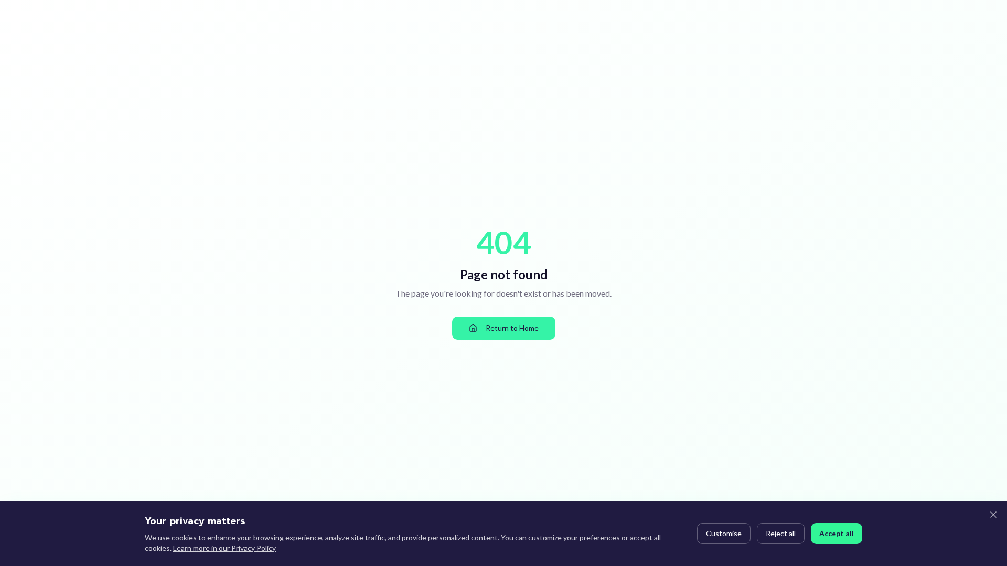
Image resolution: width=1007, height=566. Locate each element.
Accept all (836, 533)
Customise (724, 533)
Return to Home (512, 327)
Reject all (781, 533)
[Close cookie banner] (993, 514)
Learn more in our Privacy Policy (224, 547)
